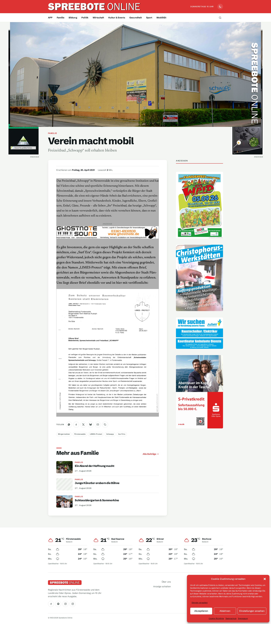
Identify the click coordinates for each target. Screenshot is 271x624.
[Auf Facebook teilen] (76, 425)
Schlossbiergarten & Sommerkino (97, 500)
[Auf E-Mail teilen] (98, 425)
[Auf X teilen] (83, 425)
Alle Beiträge (149, 454)
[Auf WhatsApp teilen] (69, 425)
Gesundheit (135, 17)
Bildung (73, 17)
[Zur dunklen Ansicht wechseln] (220, 6)
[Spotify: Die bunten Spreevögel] (58, 604)
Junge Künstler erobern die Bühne (97, 483)
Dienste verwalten (200, 602)
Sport (149, 17)
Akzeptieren (201, 610)
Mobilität (161, 17)
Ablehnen (225, 610)
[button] (264, 579)
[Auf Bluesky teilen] (91, 425)
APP (50, 17)
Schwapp (110, 434)
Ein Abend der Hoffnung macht (94, 466)
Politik (84, 17)
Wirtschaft (98, 17)
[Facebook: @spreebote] (51, 604)
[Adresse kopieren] (105, 425)
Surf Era (121, 434)
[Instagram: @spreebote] (65, 604)
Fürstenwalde (79, 434)
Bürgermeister (64, 434)
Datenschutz (231, 618)
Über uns (166, 581)
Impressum (243, 618)
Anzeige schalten (162, 586)
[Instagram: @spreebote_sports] (73, 604)
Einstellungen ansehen (252, 610)
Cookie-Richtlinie (216, 618)
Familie (60, 17)
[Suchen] (220, 18)
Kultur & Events (116, 17)
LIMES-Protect (96, 434)
